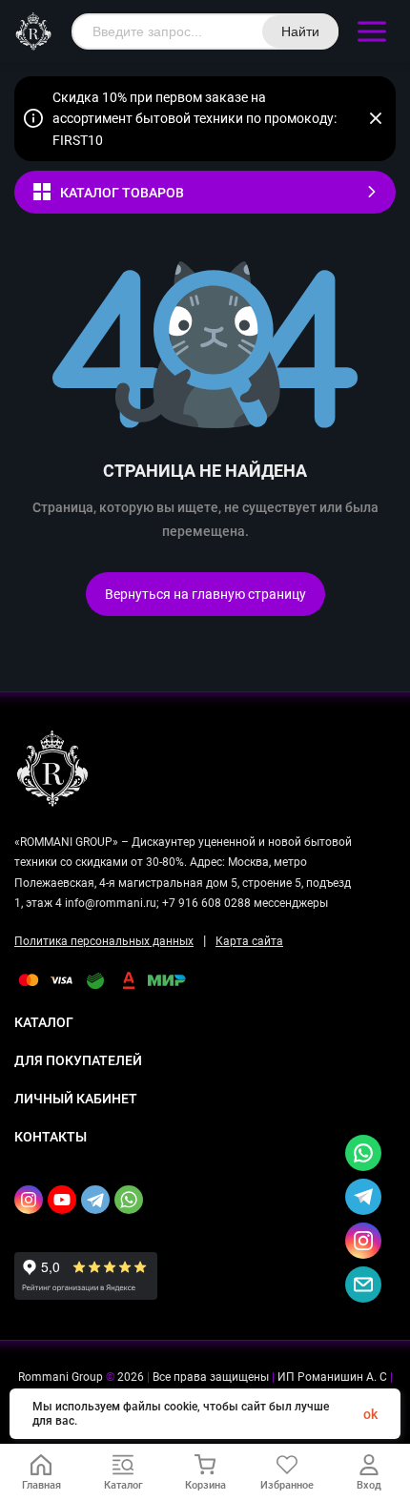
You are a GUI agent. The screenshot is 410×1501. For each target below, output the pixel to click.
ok (370, 1414)
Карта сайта (249, 941)
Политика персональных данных (104, 941)
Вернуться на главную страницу (205, 594)
